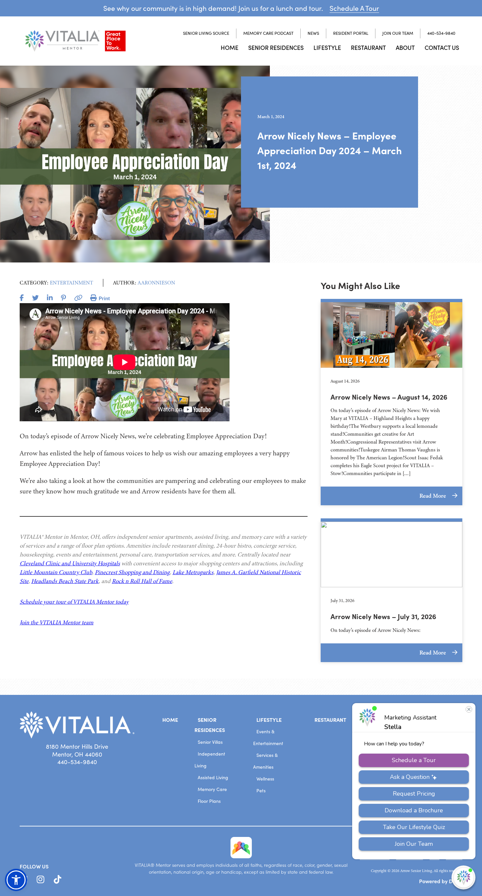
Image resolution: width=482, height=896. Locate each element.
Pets (261, 790)
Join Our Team (397, 33)
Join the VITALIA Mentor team (56, 622)
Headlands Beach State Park (65, 581)
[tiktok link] (57, 880)
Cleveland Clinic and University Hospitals (70, 563)
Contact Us (442, 47)
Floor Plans (209, 801)
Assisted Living (213, 777)
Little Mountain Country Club (56, 572)
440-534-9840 (441, 33)
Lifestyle (327, 47)
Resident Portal (350, 33)
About (405, 47)
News (313, 33)
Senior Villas (210, 742)
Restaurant (368, 47)
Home (229, 47)
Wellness (265, 779)
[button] (16, 879)
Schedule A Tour (354, 8)
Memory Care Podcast (268, 33)
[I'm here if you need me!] (463, 877)
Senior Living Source (206, 33)
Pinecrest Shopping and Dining (132, 572)
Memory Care (212, 789)
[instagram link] (40, 880)
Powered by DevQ (440, 881)
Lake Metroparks (192, 572)
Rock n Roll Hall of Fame (142, 581)
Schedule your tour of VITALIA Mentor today (74, 602)
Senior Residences (276, 47)
